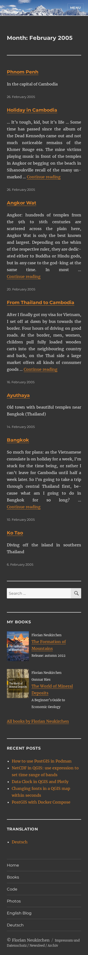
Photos (14, 901)
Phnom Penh (22, 72)
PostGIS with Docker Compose (41, 802)
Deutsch (20, 841)
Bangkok (18, 440)
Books (13, 877)
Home (13, 865)
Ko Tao (15, 533)
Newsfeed (37, 946)
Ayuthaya (18, 395)
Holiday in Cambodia (32, 110)
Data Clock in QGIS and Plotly (40, 781)
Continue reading (44, 176)
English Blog (19, 913)
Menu (75, 8)
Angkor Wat (21, 203)
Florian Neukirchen (31, 940)
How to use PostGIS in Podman (42, 761)
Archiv (53, 946)
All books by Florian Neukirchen (38, 721)
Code (12, 889)
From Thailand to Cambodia (40, 302)
